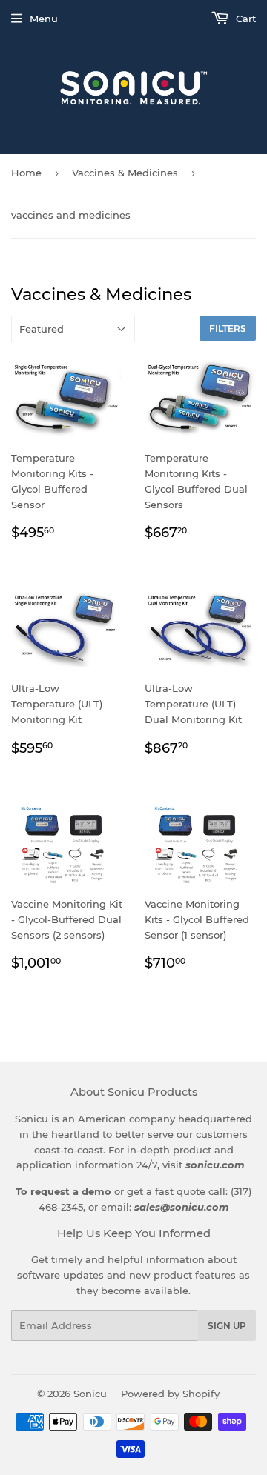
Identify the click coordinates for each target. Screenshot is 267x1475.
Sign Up (227, 1325)
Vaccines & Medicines (125, 173)
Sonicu (90, 1393)
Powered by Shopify (170, 1393)
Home (26, 173)
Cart (244, 18)
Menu (44, 18)
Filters (227, 328)
